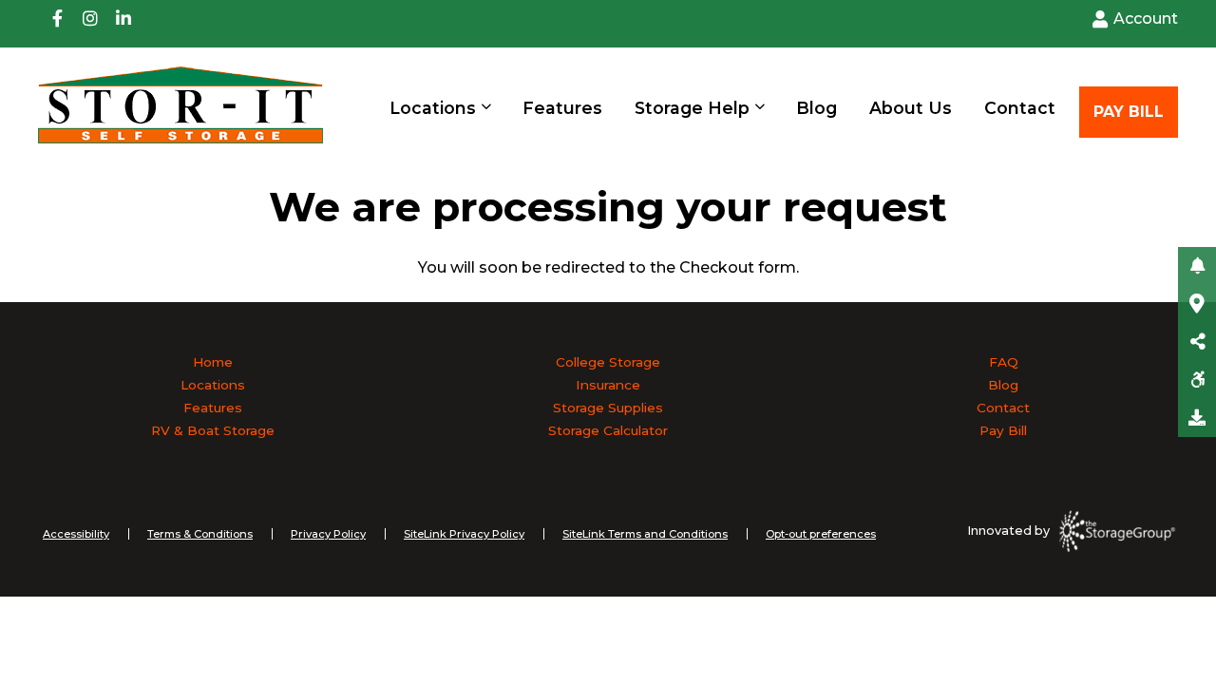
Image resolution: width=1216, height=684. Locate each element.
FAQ (1003, 362)
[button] (1197, 266)
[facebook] (57, 24)
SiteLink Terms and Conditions (645, 534)
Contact (1019, 108)
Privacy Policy (328, 534)
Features (562, 108)
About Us (910, 108)
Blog (816, 108)
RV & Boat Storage (213, 430)
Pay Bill (1003, 430)
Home (213, 362)
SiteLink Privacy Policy (464, 534)
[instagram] (90, 24)
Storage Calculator (608, 430)
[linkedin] (123, 24)
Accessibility (76, 534)
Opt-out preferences (821, 534)
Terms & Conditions (200, 534)
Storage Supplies (608, 407)
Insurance (608, 384)
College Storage (608, 362)
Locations (433, 108)
